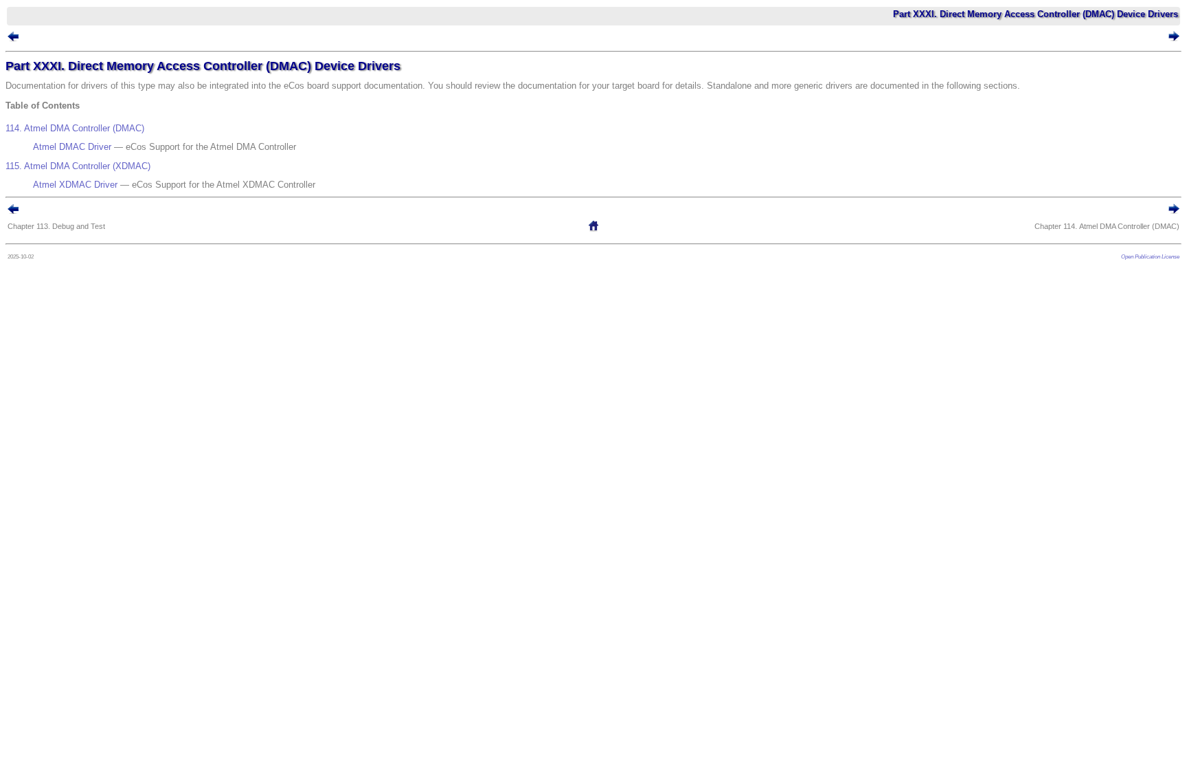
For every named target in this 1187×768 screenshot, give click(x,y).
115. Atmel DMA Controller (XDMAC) (77, 166)
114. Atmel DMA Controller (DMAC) (74, 128)
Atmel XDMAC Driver (75, 184)
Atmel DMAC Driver (72, 147)
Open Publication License (1150, 256)
